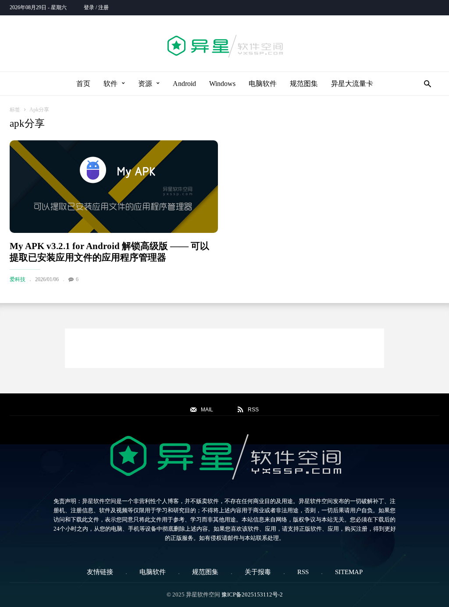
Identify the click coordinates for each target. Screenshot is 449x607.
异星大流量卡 (352, 83)
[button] (425, 83)
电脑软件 (263, 83)
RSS (303, 571)
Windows (222, 83)
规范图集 (304, 83)
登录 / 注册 (96, 7)
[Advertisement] (224, 348)
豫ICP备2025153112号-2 (252, 594)
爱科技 (17, 279)
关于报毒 (258, 571)
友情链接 (100, 571)
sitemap (349, 571)
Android (184, 83)
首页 (83, 83)
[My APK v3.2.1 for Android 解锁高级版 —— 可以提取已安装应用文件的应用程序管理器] (114, 186)
